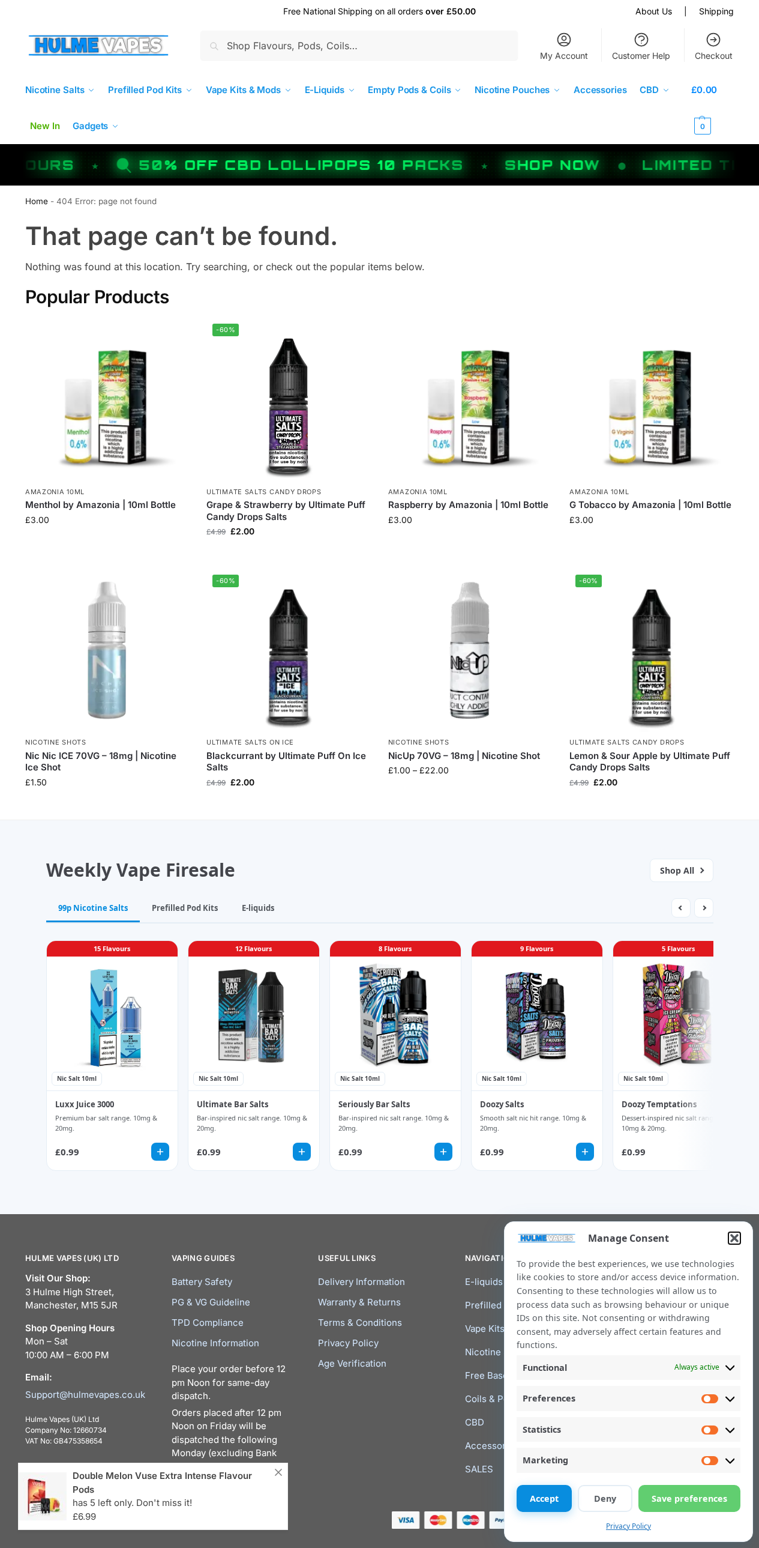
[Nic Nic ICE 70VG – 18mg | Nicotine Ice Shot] (106, 650)
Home (36, 201)
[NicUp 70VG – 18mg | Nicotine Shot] (469, 650)
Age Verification (352, 1363)
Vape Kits (485, 1328)
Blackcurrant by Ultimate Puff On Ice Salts (286, 761)
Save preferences (689, 1498)
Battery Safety (202, 1281)
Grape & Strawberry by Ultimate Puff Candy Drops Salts (285, 510)
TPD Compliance (208, 1322)
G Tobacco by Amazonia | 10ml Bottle (650, 504)
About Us (653, 11)
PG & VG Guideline (211, 1302)
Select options (107, 545)
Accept (544, 1498)
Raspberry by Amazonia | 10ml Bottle (468, 504)
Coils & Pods (492, 1398)
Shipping (716, 11)
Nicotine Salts (494, 1352)
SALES (479, 1469)
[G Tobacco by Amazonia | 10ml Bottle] (651, 399)
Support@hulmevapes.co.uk (85, 1394)
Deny (605, 1498)
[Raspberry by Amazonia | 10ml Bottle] (469, 399)
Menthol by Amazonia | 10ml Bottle (100, 504)
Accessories (491, 1445)
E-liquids (484, 1281)
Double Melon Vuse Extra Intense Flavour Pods (162, 1482)
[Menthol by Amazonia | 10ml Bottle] (106, 399)
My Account (564, 55)
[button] (734, 1238)
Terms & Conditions (360, 1322)
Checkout (714, 55)
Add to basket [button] (107, 807)
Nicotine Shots (55, 742)
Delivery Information (361, 1281)
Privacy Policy (628, 1526)
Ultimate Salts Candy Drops (263, 492)
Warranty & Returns (359, 1302)
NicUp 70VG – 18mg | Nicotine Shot (464, 755)
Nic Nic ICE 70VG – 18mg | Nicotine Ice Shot (100, 761)
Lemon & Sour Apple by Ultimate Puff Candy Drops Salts (649, 761)
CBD (474, 1422)
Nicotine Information (215, 1343)
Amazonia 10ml (55, 492)
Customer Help (641, 55)
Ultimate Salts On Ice (250, 742)
